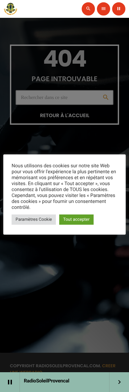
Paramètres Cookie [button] (34, 219)
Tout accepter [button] (76, 219)
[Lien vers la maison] (10, 8)
